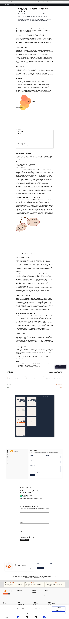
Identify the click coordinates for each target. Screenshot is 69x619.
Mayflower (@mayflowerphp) (27, 475)
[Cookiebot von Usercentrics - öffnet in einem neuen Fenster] (6, 617)
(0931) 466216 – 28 (37, 587)
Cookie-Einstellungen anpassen (6, 602)
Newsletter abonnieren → (59, 384)
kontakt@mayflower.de (9, 604)
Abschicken (32, 454)
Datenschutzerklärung (37, 557)
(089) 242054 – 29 (52, 587)
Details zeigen (49, 617)
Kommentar (22, 491)
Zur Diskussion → (60, 387)
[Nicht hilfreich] (57, 367)
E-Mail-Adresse (23, 506)
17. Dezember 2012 (25, 476)
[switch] (27, 617)
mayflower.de (5, 583)
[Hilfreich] (56, 367)
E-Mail (31, 440)
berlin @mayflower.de (21, 585)
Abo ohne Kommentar (29, 517)
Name (21, 502)
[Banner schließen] (67, 606)
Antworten (21, 480)
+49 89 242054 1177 (52, 586)
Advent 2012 (65, 4)
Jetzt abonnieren (40, 547)
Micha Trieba (4, 4)
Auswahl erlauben (59, 610)
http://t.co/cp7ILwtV (38, 478)
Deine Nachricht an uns (33, 445)
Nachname (47, 435)
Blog (16, 25)
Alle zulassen (59, 607)
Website (21, 511)
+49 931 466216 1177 (37, 586)
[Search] (62, 1)
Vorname (31, 435)
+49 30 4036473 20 (22, 584)
